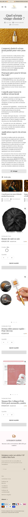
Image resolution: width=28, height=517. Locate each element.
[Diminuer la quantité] (4, 257)
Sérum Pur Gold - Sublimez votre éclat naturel (13, 158)
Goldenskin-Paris (6, 236)
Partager (15, 171)
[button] (14, 267)
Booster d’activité (15, 512)
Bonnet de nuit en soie (11, 238)
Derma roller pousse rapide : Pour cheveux (13, 329)
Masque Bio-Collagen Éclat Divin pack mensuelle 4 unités (14, 402)
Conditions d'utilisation (5, 486)
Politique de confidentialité (5, 491)
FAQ (3, 476)
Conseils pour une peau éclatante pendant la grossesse (12, 195)
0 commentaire (15, 24)
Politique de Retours (5, 482)
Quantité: (4, 254)
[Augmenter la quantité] (12, 257)
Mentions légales (6, 494)
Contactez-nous (6, 479)
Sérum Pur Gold (7, 78)
